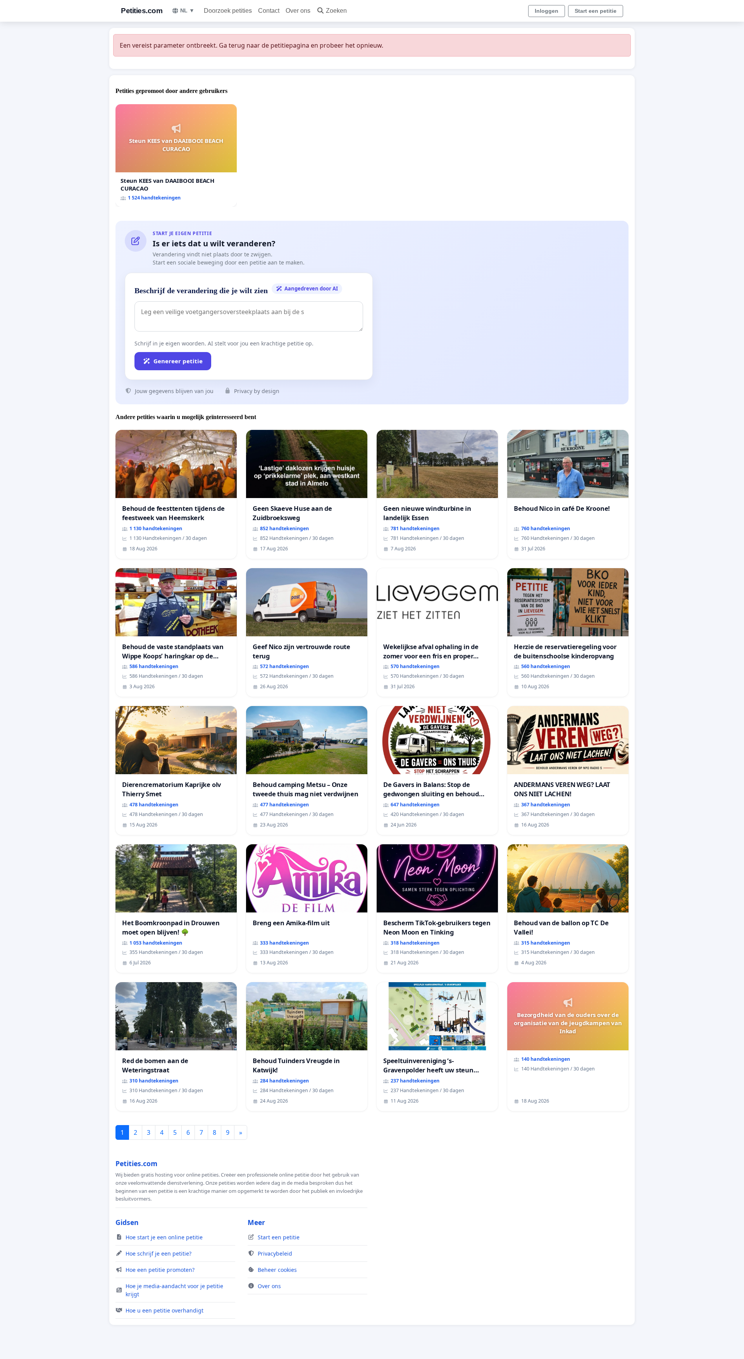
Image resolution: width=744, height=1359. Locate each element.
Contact (268, 10)
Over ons (298, 10)
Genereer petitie (178, 361)
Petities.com (141, 11)
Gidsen (127, 1222)
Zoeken (336, 10)
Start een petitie (596, 11)
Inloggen (546, 11)
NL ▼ (187, 10)
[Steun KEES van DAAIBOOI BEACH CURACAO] (176, 155)
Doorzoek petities (228, 10)
